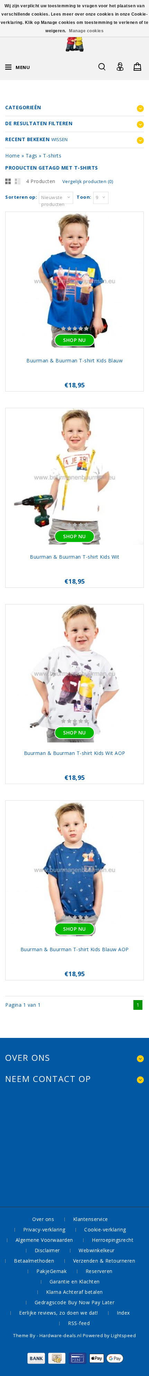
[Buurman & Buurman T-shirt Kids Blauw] (74, 282)
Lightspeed (123, 1335)
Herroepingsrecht (112, 1240)
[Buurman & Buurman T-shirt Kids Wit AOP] (74, 674)
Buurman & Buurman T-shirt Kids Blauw (74, 360)
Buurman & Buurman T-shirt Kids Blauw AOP (74, 949)
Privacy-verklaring (44, 1229)
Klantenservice (90, 1219)
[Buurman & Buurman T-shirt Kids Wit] (74, 478)
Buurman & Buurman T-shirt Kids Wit (74, 556)
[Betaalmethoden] (75, 1362)
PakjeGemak (51, 1271)
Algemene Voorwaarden (44, 1240)
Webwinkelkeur (97, 1250)
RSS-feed (79, 1323)
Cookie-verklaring (105, 1229)
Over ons (43, 1219)
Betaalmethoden (34, 1260)
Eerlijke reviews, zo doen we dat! (58, 1312)
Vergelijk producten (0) (87, 181)
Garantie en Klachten (75, 1281)
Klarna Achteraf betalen (74, 1292)
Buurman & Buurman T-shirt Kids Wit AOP (74, 753)
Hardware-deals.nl (61, 1335)
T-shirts (52, 155)
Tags (31, 155)
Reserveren (99, 1271)
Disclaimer (47, 1250)
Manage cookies (86, 30)
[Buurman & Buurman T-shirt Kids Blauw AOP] (74, 870)
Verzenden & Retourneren (104, 1260)
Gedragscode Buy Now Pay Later (75, 1302)
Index (123, 1312)
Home (12, 155)
